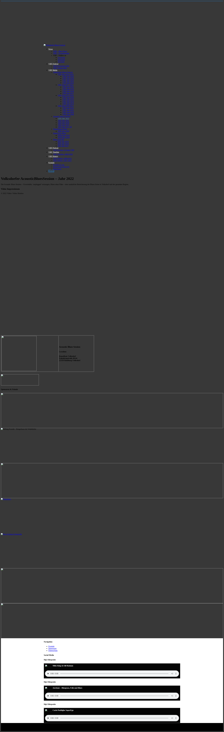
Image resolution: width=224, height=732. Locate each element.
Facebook (61, 58)
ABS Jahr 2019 (63, 125)
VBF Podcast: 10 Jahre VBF (63, 150)
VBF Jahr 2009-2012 (66, 106)
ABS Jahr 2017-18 (65, 127)
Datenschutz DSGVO (61, 167)
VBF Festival (53, 64)
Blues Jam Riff (58, 140)
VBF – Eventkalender (61, 53)
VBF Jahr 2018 (68, 91)
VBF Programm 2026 (61, 66)
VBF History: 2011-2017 (62, 161)
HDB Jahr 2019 (64, 135)
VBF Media (52, 70)
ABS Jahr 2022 (63, 118)
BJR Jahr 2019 (63, 142)
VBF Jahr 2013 (68, 104)
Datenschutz (53, 651)
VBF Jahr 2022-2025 (66, 74)
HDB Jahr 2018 (64, 137)
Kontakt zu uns (58, 165)
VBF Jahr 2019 (68, 89)
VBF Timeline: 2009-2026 (63, 154)
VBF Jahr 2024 (68, 79)
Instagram (61, 60)
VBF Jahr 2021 (68, 87)
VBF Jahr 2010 (68, 112)
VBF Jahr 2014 (68, 102)
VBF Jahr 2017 (68, 93)
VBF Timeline (53, 152)
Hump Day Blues (59, 133)
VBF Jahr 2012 (68, 108)
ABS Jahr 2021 (63, 121)
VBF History (53, 156)
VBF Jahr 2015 (68, 100)
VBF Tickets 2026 (60, 68)
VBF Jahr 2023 (68, 81)
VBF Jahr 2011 (68, 110)
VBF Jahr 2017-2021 (66, 85)
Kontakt (51, 163)
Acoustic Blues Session (61, 116)
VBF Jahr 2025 (68, 76)
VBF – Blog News (60, 51)
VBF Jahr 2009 (68, 114)
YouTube (61, 62)
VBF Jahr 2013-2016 (66, 95)
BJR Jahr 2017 (63, 146)
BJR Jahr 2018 (63, 144)
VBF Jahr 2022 (68, 83)
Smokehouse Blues (60, 129)
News (50, 49)
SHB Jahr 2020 (63, 131)
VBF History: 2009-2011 (62, 158)
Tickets (51, 171)
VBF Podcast (53, 148)
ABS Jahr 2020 (63, 123)
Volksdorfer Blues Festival (63, 72)
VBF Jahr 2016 (68, 97)
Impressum (57, 169)
